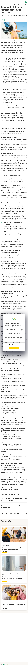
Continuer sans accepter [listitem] (19, 316)
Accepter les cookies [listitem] (14, 348)
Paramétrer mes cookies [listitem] (14, 344)
